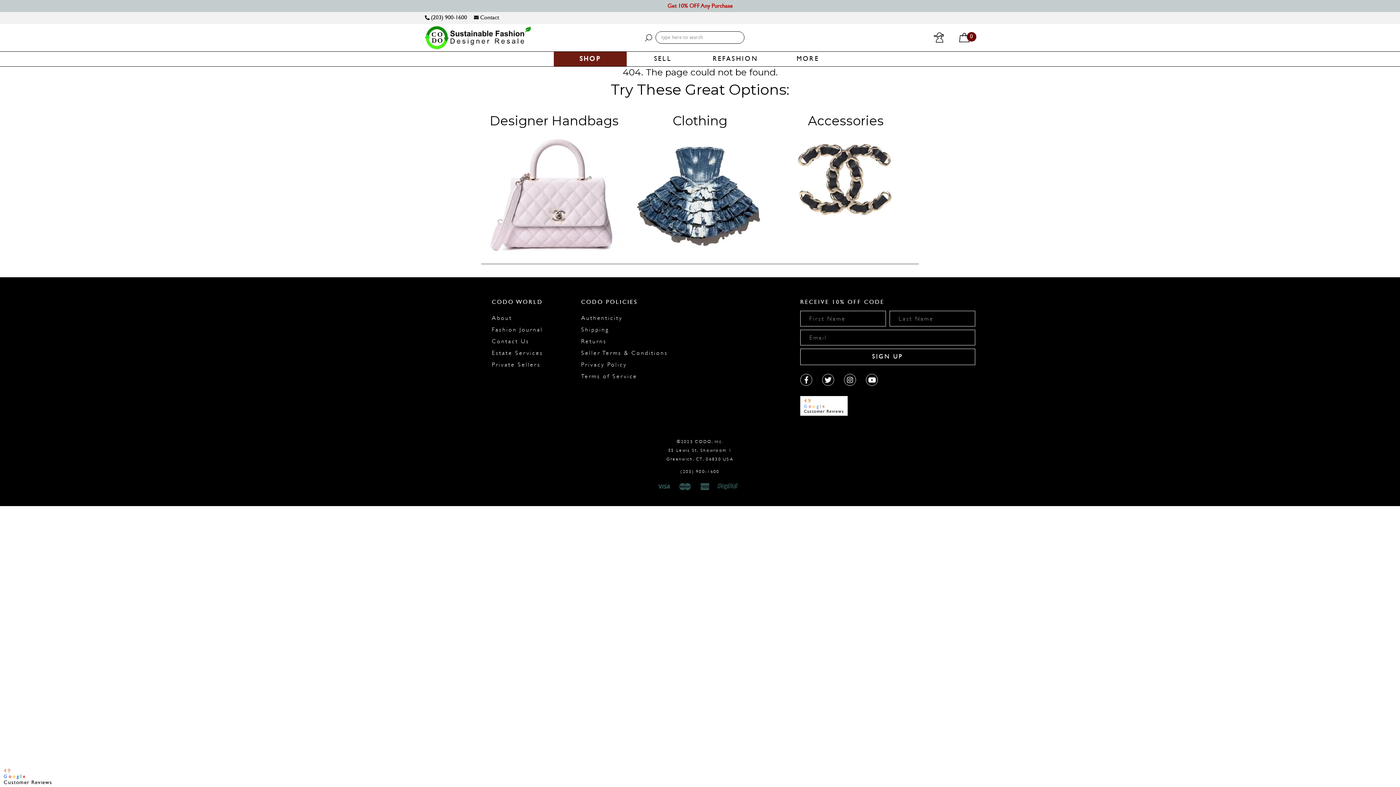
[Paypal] (729, 486)
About (502, 318)
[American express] (705, 486)
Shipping (595, 329)
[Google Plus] (828, 380)
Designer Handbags (554, 121)
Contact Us (510, 341)
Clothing (700, 121)
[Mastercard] (685, 486)
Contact (489, 17)
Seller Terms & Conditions (624, 353)
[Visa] (665, 486)
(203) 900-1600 (448, 17)
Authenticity (602, 318)
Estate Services (517, 353)
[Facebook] (806, 380)
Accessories (846, 121)
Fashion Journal (517, 329)
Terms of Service (609, 376)
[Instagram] (850, 380)
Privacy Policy (604, 364)
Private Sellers (516, 364)
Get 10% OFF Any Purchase (700, 5)
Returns (594, 341)
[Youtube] (872, 380)
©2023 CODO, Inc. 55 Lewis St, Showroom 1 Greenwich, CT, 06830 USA (700, 450)
